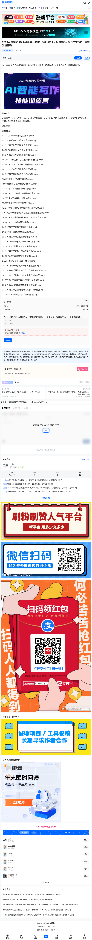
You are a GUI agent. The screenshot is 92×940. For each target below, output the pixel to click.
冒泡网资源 (7, 50)
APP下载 (54, 8)
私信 (86, 58)
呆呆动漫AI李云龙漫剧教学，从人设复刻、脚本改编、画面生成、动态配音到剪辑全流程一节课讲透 (36, 492)
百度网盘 (8, 340)
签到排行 (46, 882)
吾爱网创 (52, 923)
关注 (78, 58)
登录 (46, 430)
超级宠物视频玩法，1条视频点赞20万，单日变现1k (21, 392)
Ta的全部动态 (46, 498)
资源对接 (44, 8)
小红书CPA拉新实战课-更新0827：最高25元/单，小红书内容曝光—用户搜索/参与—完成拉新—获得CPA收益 (40, 488)
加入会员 (33, 8)
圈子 (13, 8)
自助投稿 (23, 8)
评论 (23, 333)
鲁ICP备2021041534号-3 (46, 926)
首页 (5, 8)
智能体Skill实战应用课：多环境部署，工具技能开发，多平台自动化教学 (28, 484)
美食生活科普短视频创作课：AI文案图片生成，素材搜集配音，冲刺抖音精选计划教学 (32, 480)
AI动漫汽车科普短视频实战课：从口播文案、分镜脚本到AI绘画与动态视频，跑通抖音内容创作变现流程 (38, 915)
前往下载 (86, 50)
